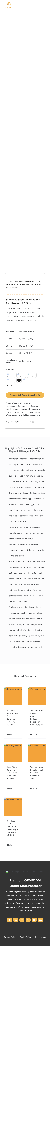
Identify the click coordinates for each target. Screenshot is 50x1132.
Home (8, 281)
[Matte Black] (19, 380)
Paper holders (11, 284)
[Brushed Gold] (11, 375)
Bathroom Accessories (31, 281)
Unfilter (9, 386)
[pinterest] (28, 920)
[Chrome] (32, 375)
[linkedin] (40, 920)
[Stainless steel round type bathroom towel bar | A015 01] (13, 696)
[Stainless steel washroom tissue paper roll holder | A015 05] (13, 807)
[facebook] (9, 920)
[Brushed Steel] (21, 375)
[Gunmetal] (11, 380)
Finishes (10, 369)
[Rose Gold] (27, 380)
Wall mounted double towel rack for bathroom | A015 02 (36, 773)
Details (10, 735)
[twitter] (15, 920)
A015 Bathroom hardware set (23, 422)
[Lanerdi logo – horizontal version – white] (25, 871)
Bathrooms (16, 281)
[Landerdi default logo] (9, 2)
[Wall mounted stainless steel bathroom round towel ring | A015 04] (37, 696)
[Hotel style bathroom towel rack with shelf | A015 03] (13, 753)
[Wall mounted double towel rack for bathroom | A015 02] (37, 753)
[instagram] (21, 920)
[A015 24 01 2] (25, 143)
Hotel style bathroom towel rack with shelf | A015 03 (12, 773)
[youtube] (34, 920)
